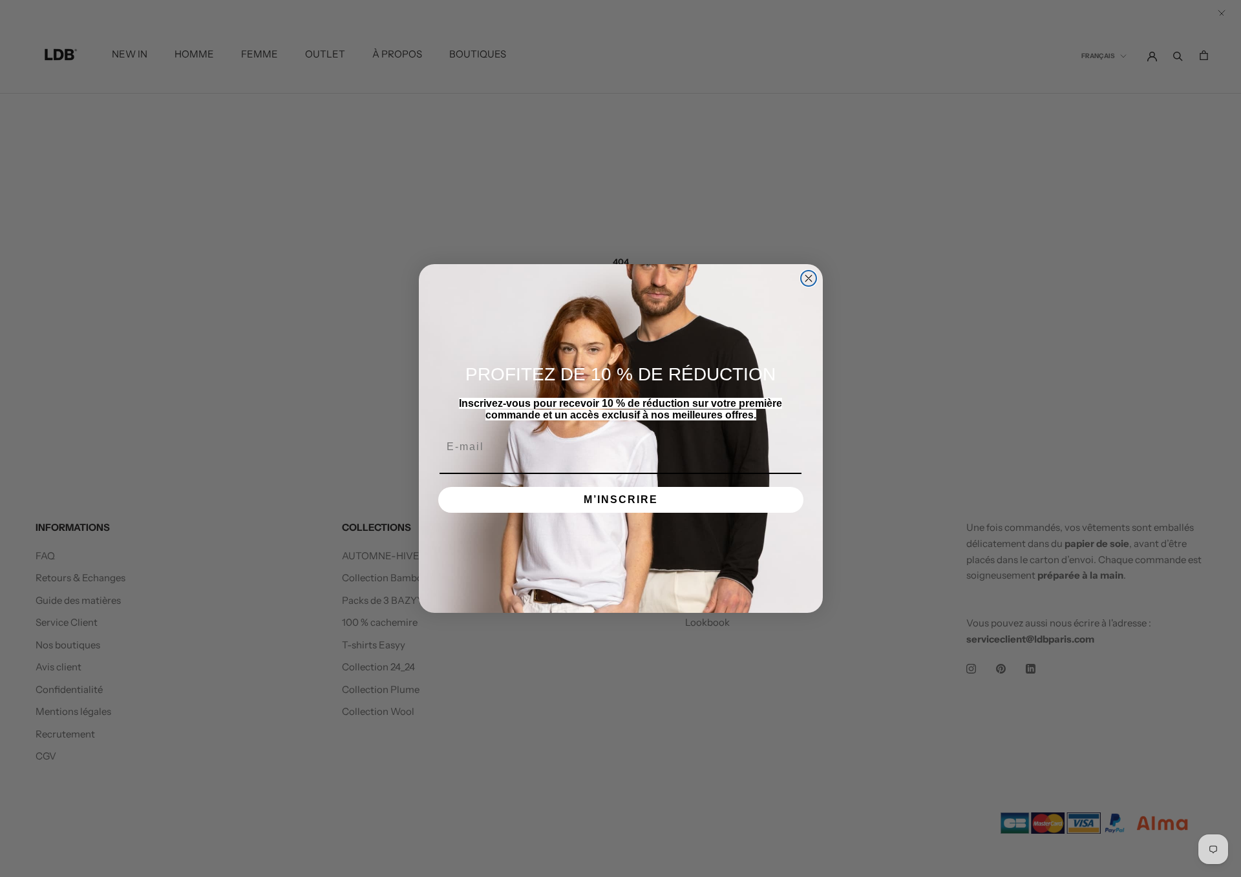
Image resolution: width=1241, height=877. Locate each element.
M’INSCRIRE (621, 499)
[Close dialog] (808, 278)
